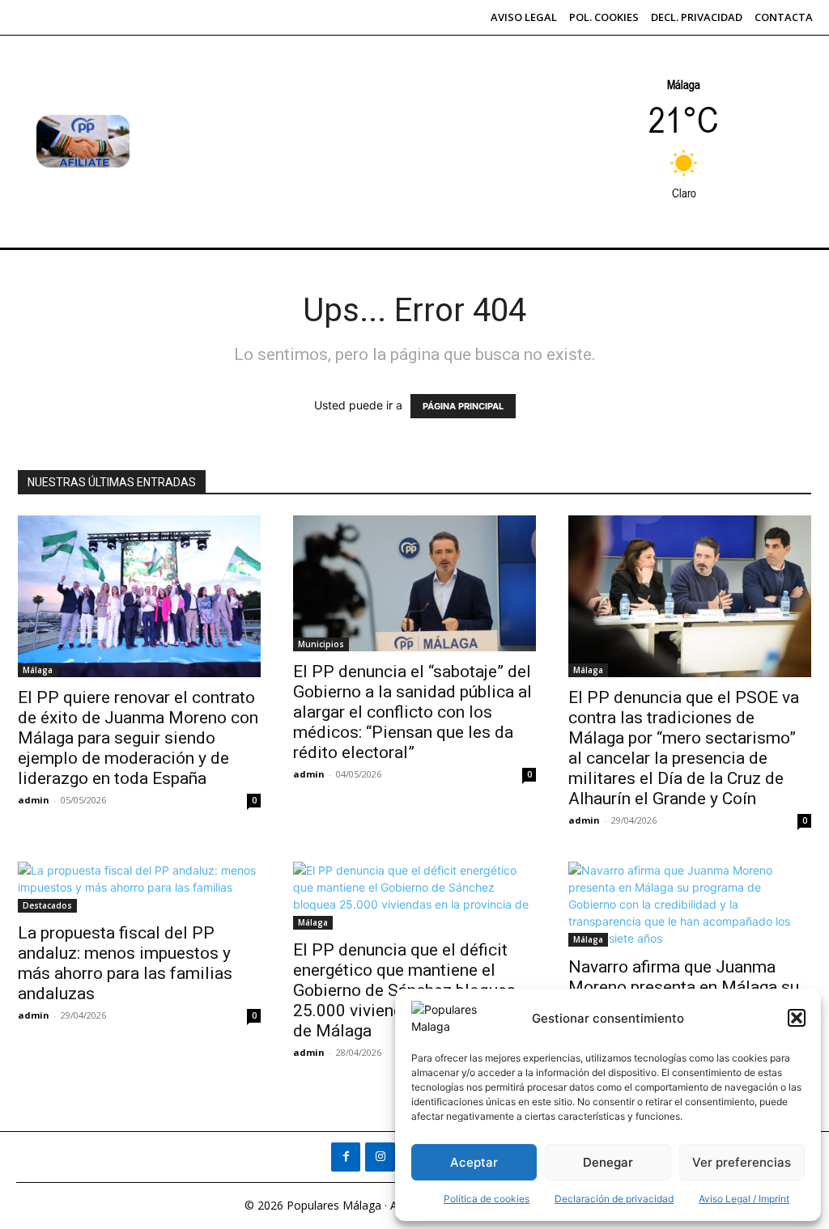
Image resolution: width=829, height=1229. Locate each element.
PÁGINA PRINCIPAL (463, 406)
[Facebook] (345, 1157)
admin (33, 800)
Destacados (47, 905)
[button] (797, 1018)
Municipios (321, 644)
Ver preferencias (741, 1162)
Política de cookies (486, 1199)
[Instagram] (379, 1157)
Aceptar (474, 1162)
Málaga (38, 670)
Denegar (608, 1162)
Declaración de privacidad (614, 1199)
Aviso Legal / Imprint (744, 1199)
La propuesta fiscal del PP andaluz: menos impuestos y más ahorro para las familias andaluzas (125, 963)
